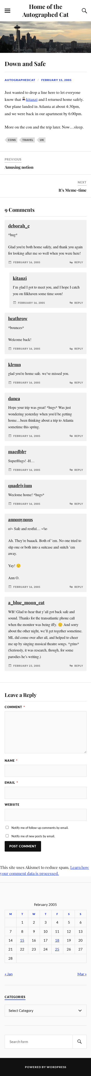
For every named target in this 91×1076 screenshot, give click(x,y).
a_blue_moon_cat (26, 602)
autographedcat (20, 80)
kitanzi (32, 99)
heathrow (18, 318)
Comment (15, 707)
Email (11, 782)
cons (12, 139)
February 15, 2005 (56, 80)
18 (57, 940)
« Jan (9, 974)
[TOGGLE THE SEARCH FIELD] (84, 10)
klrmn (14, 364)
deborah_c (19, 226)
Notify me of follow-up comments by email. (39, 828)
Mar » (82, 974)
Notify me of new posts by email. (33, 836)
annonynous (20, 519)
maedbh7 (17, 451)
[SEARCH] (80, 1042)
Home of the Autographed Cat (45, 10)
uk (42, 139)
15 (22, 940)
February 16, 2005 (26, 262)
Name (11, 760)
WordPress (56, 1067)
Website (12, 804)
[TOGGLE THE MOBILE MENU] (7, 10)
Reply (78, 262)
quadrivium (20, 485)
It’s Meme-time (73, 190)
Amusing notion (19, 167)
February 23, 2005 (26, 665)
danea (14, 398)
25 (57, 949)
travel (27, 139)
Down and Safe (25, 63)
